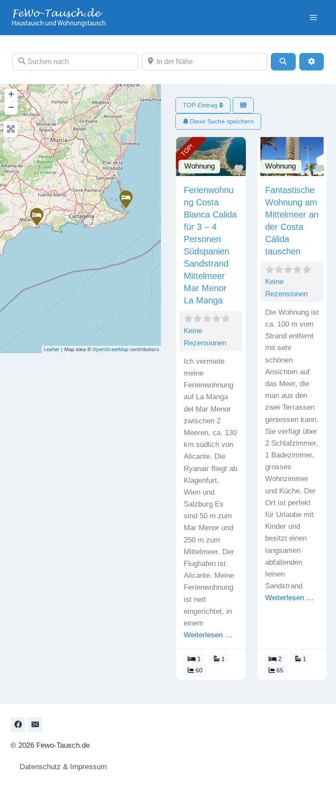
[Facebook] (17, 724)
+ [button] (11, 93)
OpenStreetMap (110, 349)
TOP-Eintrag (201, 105)
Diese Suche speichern (221, 121)
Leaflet (51, 349)
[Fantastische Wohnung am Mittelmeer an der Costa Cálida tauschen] (36, 216)
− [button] (11, 107)
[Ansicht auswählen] (243, 105)
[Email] (35, 724)
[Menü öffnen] (313, 17)
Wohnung (199, 166)
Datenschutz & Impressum (62, 767)
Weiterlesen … (208, 635)
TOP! (187, 150)
